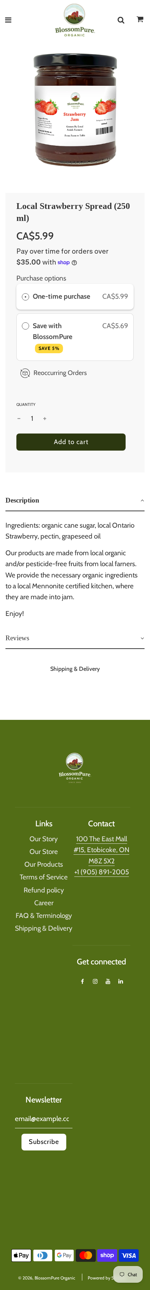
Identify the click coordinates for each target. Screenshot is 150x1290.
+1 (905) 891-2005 (101, 872)
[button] (75, 501)
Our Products (43, 864)
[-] (18, 418)
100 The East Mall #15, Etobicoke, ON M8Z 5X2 (101, 850)
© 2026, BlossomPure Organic (46, 1278)
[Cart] (140, 21)
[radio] (25, 296)
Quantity (25, 404)
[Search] (120, 20)
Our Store (43, 851)
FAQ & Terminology (44, 915)
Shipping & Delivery (43, 928)
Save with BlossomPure (53, 336)
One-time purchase (61, 296)
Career (44, 903)
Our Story (43, 839)
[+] (44, 418)
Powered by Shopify (107, 1278)
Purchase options (41, 278)
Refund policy (44, 890)
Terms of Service (44, 877)
